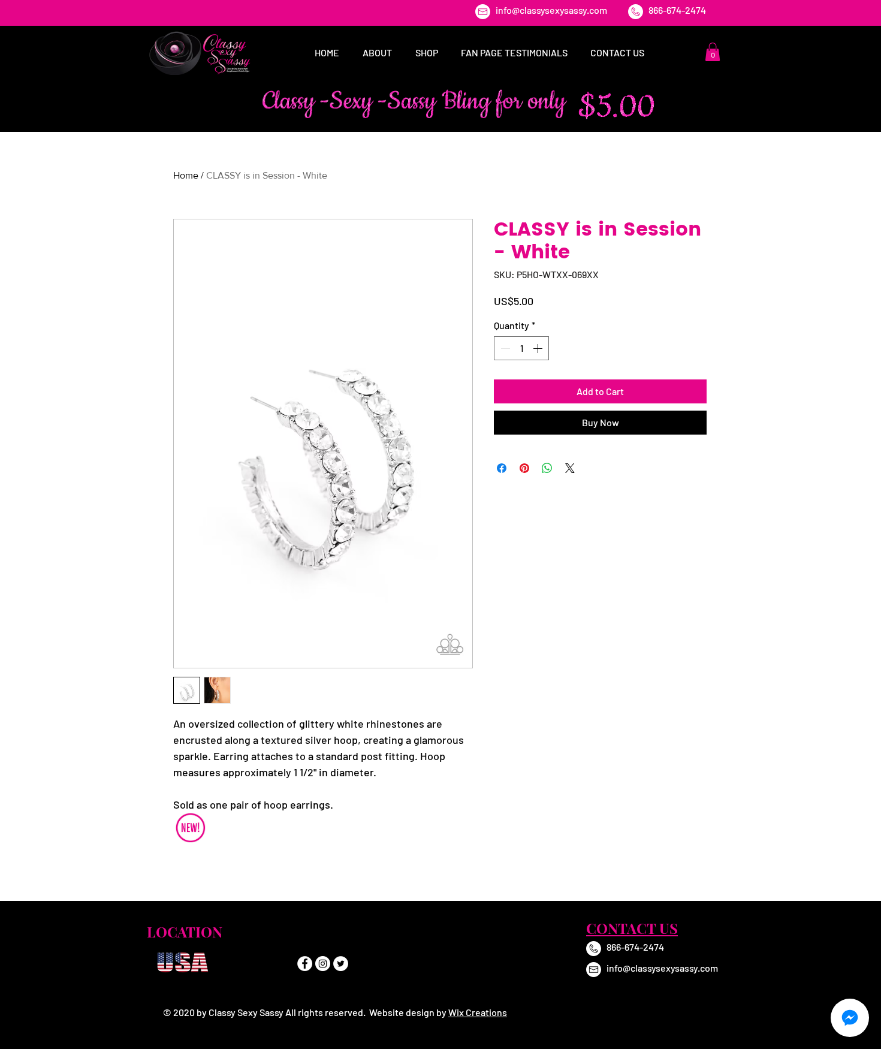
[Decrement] (504, 348)
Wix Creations (477, 1012)
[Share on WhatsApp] (547, 468)
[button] (712, 52)
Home (185, 175)
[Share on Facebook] (501, 468)
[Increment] (538, 348)
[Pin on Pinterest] (524, 468)
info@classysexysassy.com (551, 10)
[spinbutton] (521, 348)
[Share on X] (570, 468)
